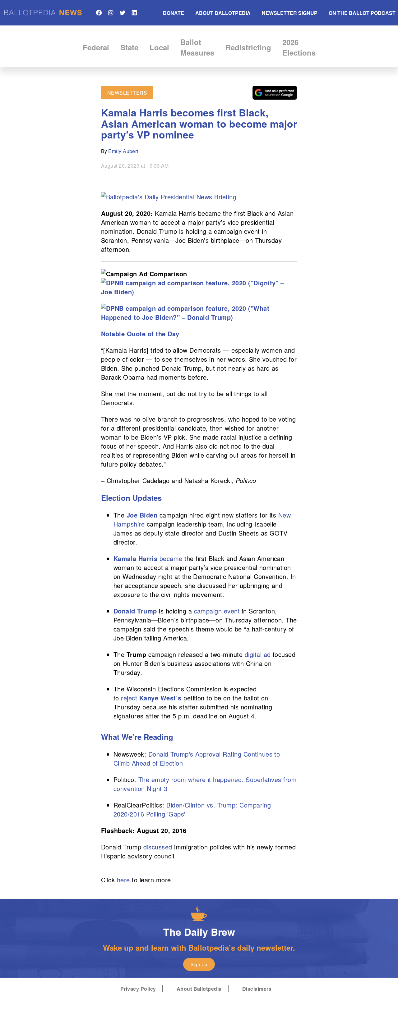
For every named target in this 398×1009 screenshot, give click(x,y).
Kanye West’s (160, 697)
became (171, 558)
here (123, 879)
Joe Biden (142, 514)
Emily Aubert (123, 151)
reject (129, 697)
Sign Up (199, 964)
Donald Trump (135, 610)
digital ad (258, 654)
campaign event (217, 610)
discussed (157, 846)
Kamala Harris (135, 558)
